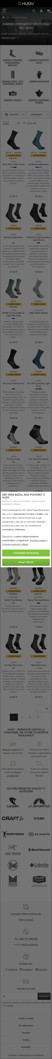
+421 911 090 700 (28, 938)
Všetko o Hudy (26, 1018)
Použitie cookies (38, 540)
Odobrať (18, 123)
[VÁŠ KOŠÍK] (48, 10)
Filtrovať (13, 114)
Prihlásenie (41, 10)
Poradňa (26, 1032)
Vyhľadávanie (34, 10)
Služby (26, 1039)
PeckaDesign (38, 1055)
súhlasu (10, 1005)
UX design (12, 1055)
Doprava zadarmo (11, 749)
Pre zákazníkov (26, 1025)
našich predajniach (14, 774)
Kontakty (26, 1047)
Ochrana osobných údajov (15, 544)
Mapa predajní (26, 919)
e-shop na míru (24, 1055)
